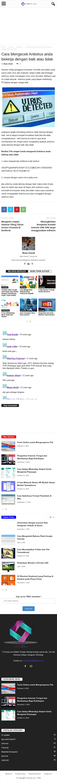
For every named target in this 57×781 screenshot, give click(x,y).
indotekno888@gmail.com (33, 661)
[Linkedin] (29, 264)
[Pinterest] (17, 209)
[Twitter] (10, 209)
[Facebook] (4, 209)
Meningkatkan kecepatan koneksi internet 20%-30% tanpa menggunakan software (43, 226)
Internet (4, 743)
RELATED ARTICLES (17, 271)
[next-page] (30, 321)
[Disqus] (28, 364)
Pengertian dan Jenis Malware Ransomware (46, 314)
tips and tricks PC (8, 739)
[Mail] (31, 666)
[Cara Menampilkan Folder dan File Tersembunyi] (8, 553)
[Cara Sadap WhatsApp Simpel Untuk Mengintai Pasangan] (8, 473)
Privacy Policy (20, 774)
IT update (5, 735)
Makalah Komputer (9, 752)
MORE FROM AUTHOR (39, 271)
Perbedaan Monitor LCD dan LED (32, 563)
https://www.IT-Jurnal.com (28, 256)
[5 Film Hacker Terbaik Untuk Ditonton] (47, 282)
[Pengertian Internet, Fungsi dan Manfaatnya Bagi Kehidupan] (8, 459)
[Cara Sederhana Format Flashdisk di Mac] (8, 499)
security (11, 47)
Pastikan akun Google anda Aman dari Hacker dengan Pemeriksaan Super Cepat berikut (10, 292)
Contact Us (48, 774)
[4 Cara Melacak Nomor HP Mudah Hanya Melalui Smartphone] (8, 486)
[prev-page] (26, 321)
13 (20, 64)
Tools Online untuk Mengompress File (35, 442)
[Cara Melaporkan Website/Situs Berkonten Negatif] (28, 282)
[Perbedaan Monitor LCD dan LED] (8, 566)
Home (3, 47)
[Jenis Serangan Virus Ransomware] (28, 305)
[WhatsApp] (23, 209)
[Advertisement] (28, 25)
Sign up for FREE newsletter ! (28, 597)
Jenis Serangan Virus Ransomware (27, 314)
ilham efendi (8, 64)
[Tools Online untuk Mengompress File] (8, 446)
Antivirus (19, 47)
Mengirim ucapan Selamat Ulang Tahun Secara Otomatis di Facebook (12, 226)
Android (5, 760)
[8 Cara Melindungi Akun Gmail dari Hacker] (10, 305)
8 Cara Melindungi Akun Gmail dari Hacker (8, 314)
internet (23, 287)
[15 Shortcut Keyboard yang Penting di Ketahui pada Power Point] (8, 580)
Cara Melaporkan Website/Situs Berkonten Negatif (26, 291)
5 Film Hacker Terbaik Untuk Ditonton (46, 291)
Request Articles (35, 774)
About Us (8, 774)
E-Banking (5, 310)
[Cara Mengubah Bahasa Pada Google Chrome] (8, 540)
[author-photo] (28, 243)
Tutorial (4, 748)
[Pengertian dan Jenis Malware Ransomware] (47, 305)
